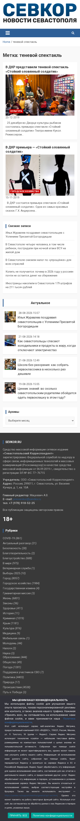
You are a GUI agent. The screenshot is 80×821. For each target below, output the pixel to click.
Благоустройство (14, 558)
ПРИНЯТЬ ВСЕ (18, 815)
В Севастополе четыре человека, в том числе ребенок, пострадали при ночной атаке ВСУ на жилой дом (36, 248)
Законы (8, 603)
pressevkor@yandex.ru (27, 499)
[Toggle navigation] (7, 33)
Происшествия (12, 687)
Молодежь (10, 643)
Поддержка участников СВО (21, 672)
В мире (7, 563)
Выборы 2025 (11, 573)
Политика (9, 677)
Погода (7, 667)
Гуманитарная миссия (17, 593)
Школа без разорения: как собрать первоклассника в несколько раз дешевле (43, 369)
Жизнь (7, 598)
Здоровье (9, 608)
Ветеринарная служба (17, 568)
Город (7, 578)
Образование (11, 657)
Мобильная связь (14, 638)
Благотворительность (17, 553)
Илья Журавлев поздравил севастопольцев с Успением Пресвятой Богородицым (46, 322)
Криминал (9, 618)
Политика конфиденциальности (52, 815)
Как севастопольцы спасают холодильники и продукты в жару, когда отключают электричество (47, 345)
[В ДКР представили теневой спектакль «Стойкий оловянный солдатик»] (40, 95)
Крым (6, 623)
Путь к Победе (12, 692)
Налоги (7, 648)
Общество (9, 662)
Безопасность (12, 548)
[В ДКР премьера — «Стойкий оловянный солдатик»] (40, 175)
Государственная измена (19, 588)
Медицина (9, 633)
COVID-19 (9, 538)
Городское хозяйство (24, 191)
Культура (16, 111)
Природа (8, 682)
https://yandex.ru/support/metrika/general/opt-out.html (31, 795)
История (8, 613)
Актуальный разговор (17, 543)
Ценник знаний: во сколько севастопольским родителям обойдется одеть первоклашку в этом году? (47, 393)
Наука (6, 653)
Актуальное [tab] (40, 303)
